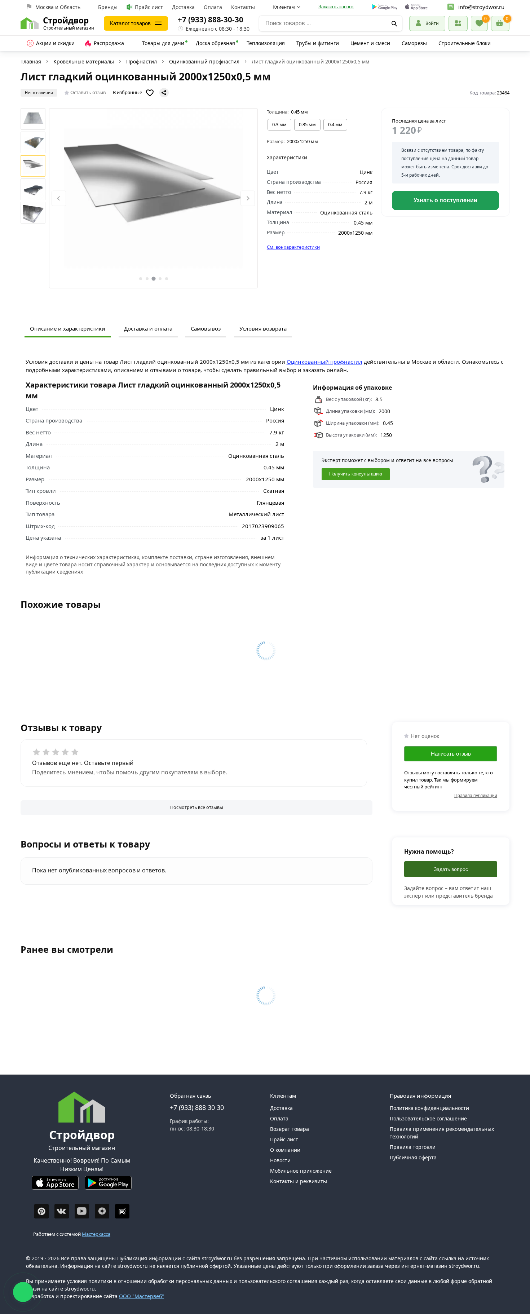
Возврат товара (289, 1128)
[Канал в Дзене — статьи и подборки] (102, 1211)
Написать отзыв (451, 753)
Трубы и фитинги (317, 43)
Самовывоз (206, 328)
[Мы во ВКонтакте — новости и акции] (61, 1211)
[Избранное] (479, 23)
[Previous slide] (59, 198)
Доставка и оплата (148, 328)
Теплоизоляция (266, 43)
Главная (31, 61)
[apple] (416, 7)
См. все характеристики (293, 247)
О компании (285, 1149)
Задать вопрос (451, 869)
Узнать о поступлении (445, 200)
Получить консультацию (355, 474)
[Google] (384, 7)
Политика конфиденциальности (429, 1108)
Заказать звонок (336, 6)
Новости (280, 1160)
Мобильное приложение (301, 1170)
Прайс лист (149, 7)
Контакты (243, 7)
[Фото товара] (153, 198)
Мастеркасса (96, 1234)
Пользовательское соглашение (428, 1118)
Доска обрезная (215, 43)
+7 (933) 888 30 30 (197, 1107)
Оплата (213, 7)
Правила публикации (475, 795)
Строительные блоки (464, 43)
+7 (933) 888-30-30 (210, 19)
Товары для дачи (163, 43)
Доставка (183, 7)
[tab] (140, 278)
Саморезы (414, 43)
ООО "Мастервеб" (141, 1296)
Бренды (108, 7)
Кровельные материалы (83, 61)
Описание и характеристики (67, 328)
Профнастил (141, 61)
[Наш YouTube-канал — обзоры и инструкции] (82, 1211)
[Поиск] (394, 23)
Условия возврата (263, 328)
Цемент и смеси (370, 43)
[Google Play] (108, 1186)
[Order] (458, 23)
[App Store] (55, 1186)
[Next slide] (247, 198)
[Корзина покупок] (500, 23)
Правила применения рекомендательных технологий (442, 1132)
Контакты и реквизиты (298, 1181)
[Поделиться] (164, 92)
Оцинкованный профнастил (204, 61)
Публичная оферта (413, 1157)
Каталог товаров (130, 23)
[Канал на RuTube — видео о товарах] (122, 1211)
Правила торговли (413, 1146)
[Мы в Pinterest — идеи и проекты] (41, 1211)
